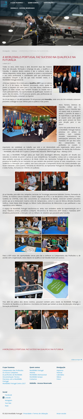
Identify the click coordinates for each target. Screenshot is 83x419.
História (32, 373)
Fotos (59, 379)
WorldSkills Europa (36, 377)
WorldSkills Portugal (36, 370)
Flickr (7, 406)
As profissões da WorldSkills (12, 375)
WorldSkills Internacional (38, 375)
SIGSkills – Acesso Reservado (22, 8)
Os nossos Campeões (10, 373)
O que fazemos (16, 3)
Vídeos (59, 377)
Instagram (8, 400)
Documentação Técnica (11, 377)
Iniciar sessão (61, 413)
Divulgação (49, 3)
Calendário (60, 375)
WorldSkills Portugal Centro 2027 (14, 383)
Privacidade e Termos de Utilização (35, 413)
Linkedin (8, 398)
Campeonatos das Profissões (13, 370)
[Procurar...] (80, 13)
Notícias (14, 51)
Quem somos (33, 3)
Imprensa (60, 370)
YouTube (8, 403)
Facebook (8, 395)
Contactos (33, 379)
